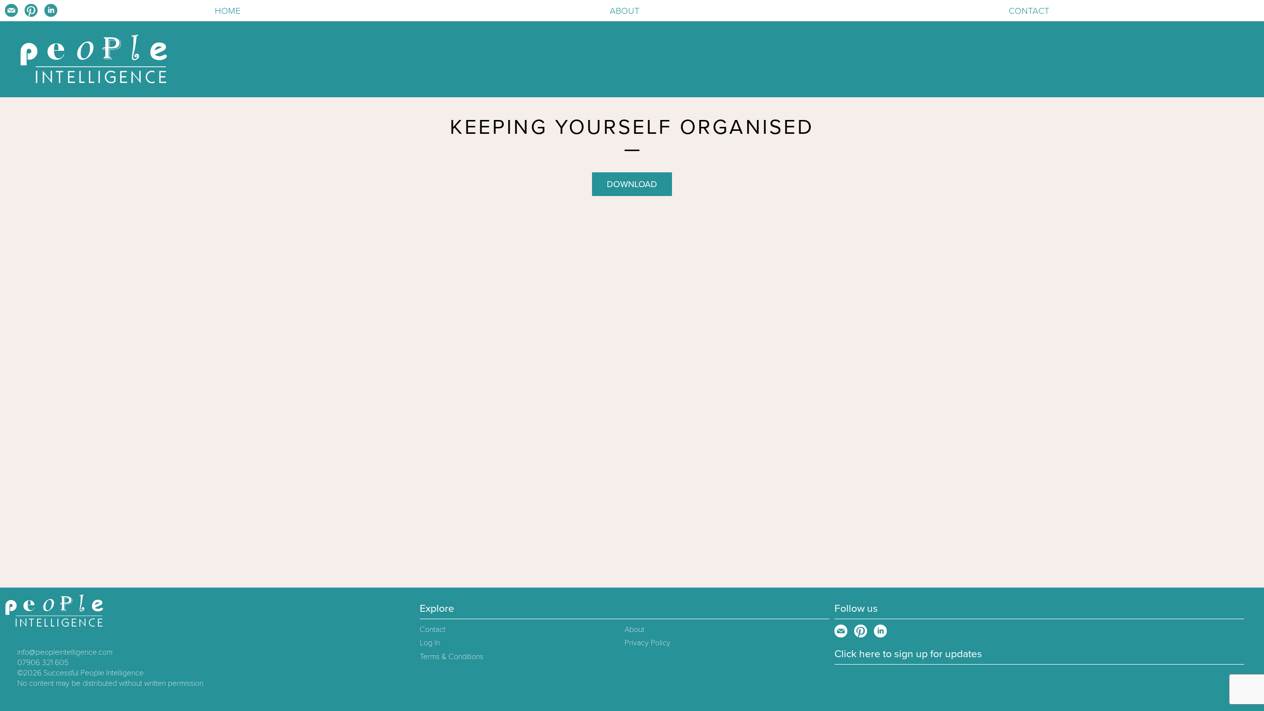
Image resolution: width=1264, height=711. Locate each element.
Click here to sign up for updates (908, 654)
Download (632, 184)
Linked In (50, 10)
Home (227, 10)
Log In (430, 643)
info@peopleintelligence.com (65, 652)
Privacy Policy (648, 643)
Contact (1029, 10)
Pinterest (31, 10)
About (624, 10)
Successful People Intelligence (93, 673)
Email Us (11, 10)
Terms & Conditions (451, 657)
